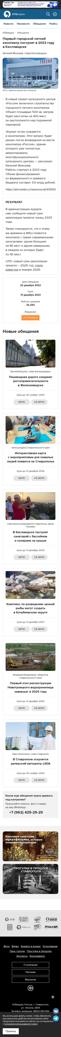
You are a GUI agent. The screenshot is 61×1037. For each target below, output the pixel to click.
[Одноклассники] (23, 996)
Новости (8, 23)
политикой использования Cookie (20, 1024)
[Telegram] (15, 996)
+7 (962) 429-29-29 (25, 812)
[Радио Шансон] (51, 919)
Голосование (50, 946)
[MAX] (30, 996)
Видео (15, 946)
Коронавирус (37, 956)
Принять (11, 1031)
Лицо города (17, 951)
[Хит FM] (37, 927)
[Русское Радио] (23, 919)
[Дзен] (52, 996)
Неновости (23, 23)
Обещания (39, 23)
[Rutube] (45, 996)
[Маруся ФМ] (51, 927)
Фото (7, 946)
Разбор (53, 23)
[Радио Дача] (10, 927)
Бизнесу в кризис (31, 946)
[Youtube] (38, 996)
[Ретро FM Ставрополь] (37, 919)
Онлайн (55, 14)
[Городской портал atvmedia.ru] (23, 927)
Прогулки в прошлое (39, 951)
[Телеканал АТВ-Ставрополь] (10, 919)
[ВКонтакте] (8, 996)
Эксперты (22, 956)
